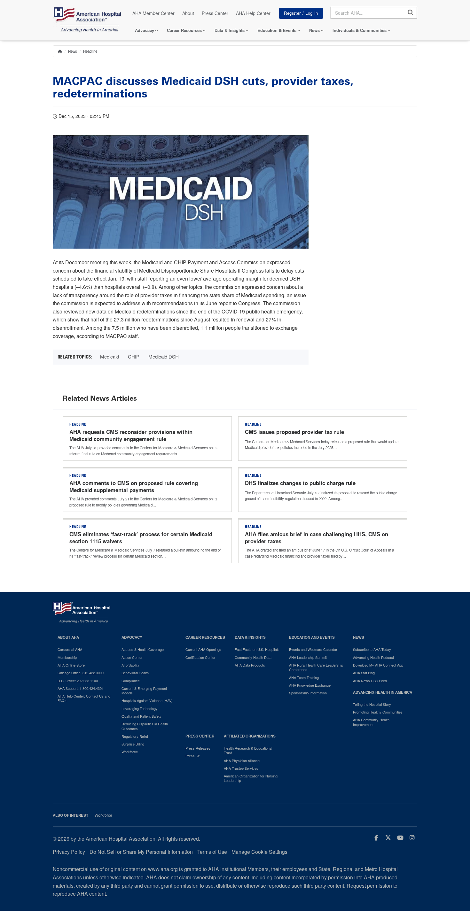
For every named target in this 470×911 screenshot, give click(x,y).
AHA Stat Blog (364, 672)
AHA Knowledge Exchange (310, 685)
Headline (90, 51)
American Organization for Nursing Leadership (251, 778)
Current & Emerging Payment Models (144, 690)
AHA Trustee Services (241, 768)
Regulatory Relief (134, 736)
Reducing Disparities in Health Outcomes (144, 726)
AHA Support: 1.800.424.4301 (81, 688)
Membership (67, 657)
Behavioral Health (135, 672)
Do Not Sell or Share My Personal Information (141, 851)
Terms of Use (212, 851)
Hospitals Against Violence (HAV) (147, 700)
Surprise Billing (132, 744)
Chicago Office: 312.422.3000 (81, 672)
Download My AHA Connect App (378, 665)
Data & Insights (230, 30)
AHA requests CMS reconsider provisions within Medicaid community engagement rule (130, 435)
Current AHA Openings (203, 649)
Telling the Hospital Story (372, 704)
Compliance (130, 680)
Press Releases (197, 748)
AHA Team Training (304, 677)
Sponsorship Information (308, 693)
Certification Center (200, 657)
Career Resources (184, 30)
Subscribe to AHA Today (372, 649)
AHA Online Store (71, 665)
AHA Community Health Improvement (371, 722)
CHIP (133, 356)
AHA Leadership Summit (308, 657)
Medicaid (109, 356)
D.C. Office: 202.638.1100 (78, 680)
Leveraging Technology (139, 708)
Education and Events (312, 637)
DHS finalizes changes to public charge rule (301, 483)
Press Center (215, 13)
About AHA (68, 637)
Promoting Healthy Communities (378, 712)
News (314, 30)
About (188, 13)
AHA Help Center (253, 13)
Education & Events (276, 30)
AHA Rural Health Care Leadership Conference (316, 667)
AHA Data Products (250, 665)
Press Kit (192, 755)
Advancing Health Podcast (373, 657)
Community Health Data (253, 657)
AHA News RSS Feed (370, 680)
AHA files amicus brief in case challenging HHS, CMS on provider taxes (316, 537)
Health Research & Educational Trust (248, 750)
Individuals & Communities (360, 30)
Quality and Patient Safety (141, 716)
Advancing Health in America (382, 692)
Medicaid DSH (163, 356)
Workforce (129, 751)
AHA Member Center (153, 13)
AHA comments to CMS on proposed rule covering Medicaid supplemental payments (133, 486)
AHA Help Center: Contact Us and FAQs (84, 698)
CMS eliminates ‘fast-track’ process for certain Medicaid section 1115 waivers (140, 537)
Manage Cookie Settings (259, 851)
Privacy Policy (69, 851)
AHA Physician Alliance (242, 760)
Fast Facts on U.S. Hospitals (257, 649)
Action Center (132, 657)
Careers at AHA (70, 649)
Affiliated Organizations (250, 736)
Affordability (130, 665)
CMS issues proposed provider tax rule (294, 432)
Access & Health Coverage (142, 649)
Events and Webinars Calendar (313, 649)
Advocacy (144, 30)
